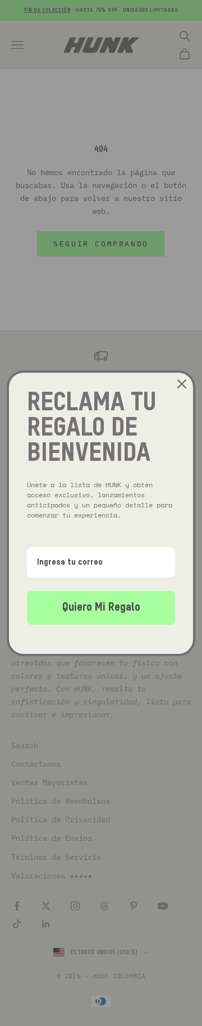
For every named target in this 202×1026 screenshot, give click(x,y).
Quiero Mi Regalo (101, 607)
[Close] (181, 383)
